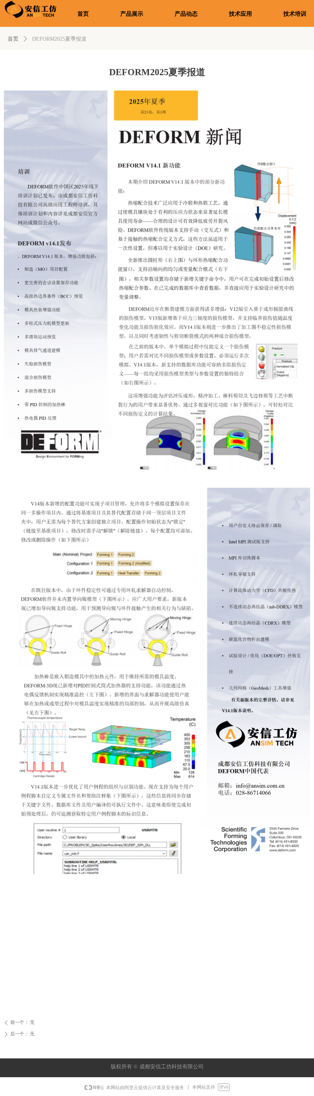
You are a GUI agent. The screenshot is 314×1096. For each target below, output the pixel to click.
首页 (13, 39)
